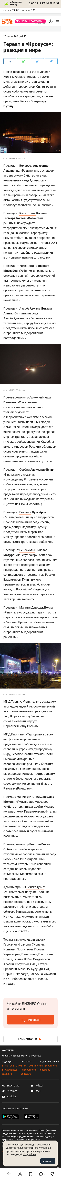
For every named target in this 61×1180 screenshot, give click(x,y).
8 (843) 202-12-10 (11, 1065)
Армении (35, 397)
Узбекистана (28, 266)
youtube (11, 1096)
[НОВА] (29, 21)
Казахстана (27, 213)
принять (47, 1161)
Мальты (25, 607)
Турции (16, 701)
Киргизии (17, 734)
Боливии (25, 512)
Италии (34, 796)
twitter (39, 1085)
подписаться (30, 1020)
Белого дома (35, 887)
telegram (11, 1091)
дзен (38, 1091)
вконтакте (12, 1085)
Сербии (24, 469)
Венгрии (35, 844)
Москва (26, 10)
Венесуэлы (27, 550)
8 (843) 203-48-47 (30, 1065)
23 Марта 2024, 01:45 (14, 36)
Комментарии (30, 1039)
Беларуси (25, 165)
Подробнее (29, 1154)
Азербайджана (29, 308)
